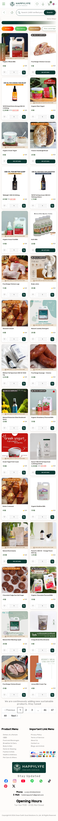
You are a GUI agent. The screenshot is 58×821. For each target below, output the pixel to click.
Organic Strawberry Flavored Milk (42, 417)
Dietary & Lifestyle (10, 735)
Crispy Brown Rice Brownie (40, 639)
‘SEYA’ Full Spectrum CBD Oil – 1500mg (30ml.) (41, 196)
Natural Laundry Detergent (40, 328)
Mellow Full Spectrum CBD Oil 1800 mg (14, 374)
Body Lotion (35, 284)
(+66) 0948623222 (32, 792)
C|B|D (5, 737)
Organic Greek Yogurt (10, 150)
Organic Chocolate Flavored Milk (42, 595)
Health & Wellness (10, 755)
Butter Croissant (8, 506)
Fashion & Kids (8, 752)
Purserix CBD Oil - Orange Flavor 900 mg (42, 551)
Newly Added (34, 28)
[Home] (12, 12)
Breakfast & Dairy (10, 743)
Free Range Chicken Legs (11, 284)
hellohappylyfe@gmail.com (32, 795)
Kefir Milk (34, 239)
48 (5, 715)
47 (52, 710)
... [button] (38, 710)
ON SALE (8, 28)
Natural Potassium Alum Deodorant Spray (14, 418)
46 (45, 710)
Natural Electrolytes (9, 551)
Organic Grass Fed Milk (10, 239)
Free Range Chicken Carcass (40, 61)
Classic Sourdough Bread (39, 150)
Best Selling (21, 28)
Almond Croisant (8, 328)
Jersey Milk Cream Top (38, 684)
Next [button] (13, 715)
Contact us (35, 743)
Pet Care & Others (10, 757)
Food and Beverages (11, 740)
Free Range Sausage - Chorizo (41, 373)
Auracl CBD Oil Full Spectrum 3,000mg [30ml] (40, 462)
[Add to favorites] (4, 72)
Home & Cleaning (9, 749)
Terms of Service (37, 737)
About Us (34, 740)
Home (49, 19)
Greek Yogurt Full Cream (11, 462)
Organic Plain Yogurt (38, 106)
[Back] (4, 12)
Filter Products (3, 53)
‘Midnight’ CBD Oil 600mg (11, 195)
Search (50, 12)
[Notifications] (43, 4)
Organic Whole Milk (9, 61)
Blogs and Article (37, 746)
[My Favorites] (37, 4)
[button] (4, 4)
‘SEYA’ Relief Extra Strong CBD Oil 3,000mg (14, 107)
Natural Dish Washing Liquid (12, 639)
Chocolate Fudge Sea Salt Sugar (13, 595)
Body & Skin (7, 746)
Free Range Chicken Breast (12, 684)
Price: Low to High (50, 28)
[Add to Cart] (24, 72)
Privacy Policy (36, 735)
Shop (53, 19)
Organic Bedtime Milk (38, 506)
